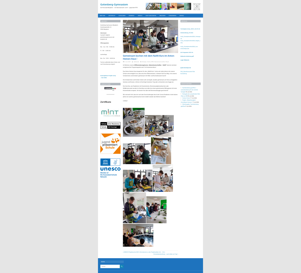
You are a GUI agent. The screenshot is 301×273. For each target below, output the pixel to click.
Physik (167, 61)
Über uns (102, 15)
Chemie (149, 61)
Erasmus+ (132, 15)
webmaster (136, 61)
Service (182, 15)
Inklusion (162, 15)
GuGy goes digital (151, 15)
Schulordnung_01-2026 (186, 32)
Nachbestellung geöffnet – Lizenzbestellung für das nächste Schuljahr (189, 90)
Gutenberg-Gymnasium (114, 4)
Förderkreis (172, 15)
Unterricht (111, 15)
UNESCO (140, 15)
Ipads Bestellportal (185, 67)
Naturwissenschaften (159, 61)
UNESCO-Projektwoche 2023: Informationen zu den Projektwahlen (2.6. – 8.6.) (144, 252)
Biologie (144, 61)
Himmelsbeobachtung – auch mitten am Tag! (165, 254)
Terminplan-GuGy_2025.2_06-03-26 (190, 29)
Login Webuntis (184, 60)
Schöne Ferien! (186, 98)
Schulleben (122, 15)
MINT (152, 61)
